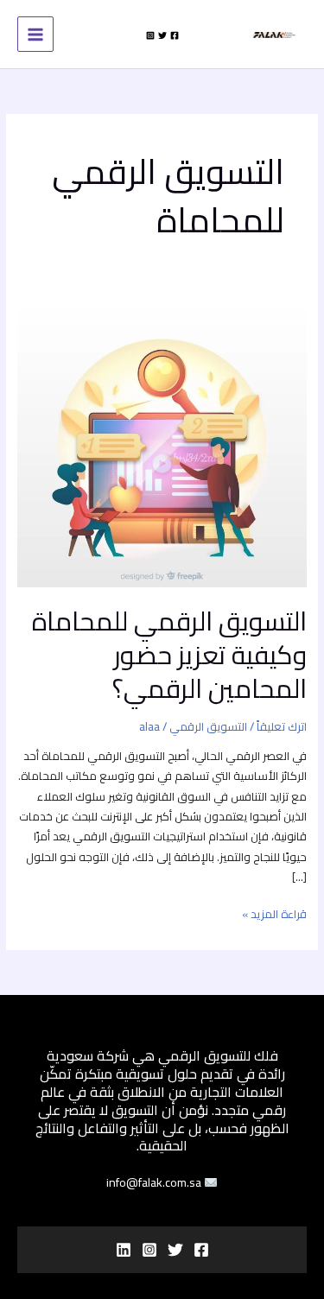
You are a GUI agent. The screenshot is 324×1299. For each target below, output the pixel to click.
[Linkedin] (123, 1250)
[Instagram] (150, 35)
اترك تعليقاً (282, 726)
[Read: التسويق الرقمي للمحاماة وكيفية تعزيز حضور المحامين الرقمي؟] (162, 441)
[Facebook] (174, 35)
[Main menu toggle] (35, 34)
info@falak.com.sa (155, 1183)
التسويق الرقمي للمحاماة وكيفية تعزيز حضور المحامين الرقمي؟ (169, 655)
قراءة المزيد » (274, 914)
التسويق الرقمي (208, 726)
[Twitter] (162, 35)
